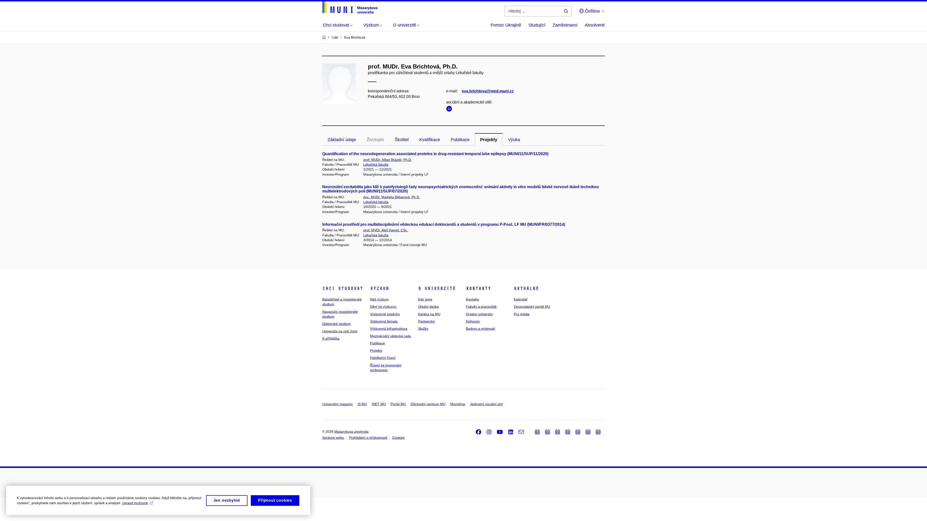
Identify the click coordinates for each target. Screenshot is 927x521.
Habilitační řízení (383, 358)
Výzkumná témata (384, 321)
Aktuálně (526, 288)
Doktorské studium (336, 324)
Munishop (457, 404)
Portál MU (398, 404)
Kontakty (472, 299)
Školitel (402, 139)
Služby (423, 328)
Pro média (521, 314)
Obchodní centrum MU (428, 404)
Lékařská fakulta (375, 164)
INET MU (379, 404)
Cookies (398, 437)
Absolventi (595, 25)
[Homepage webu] (349, 7)
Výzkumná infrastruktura (388, 328)
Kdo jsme (425, 299)
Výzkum (379, 288)
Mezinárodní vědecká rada (390, 336)
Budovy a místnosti (480, 328)
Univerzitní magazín (337, 404)
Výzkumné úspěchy (385, 314)
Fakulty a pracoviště (481, 306)
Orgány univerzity (479, 314)
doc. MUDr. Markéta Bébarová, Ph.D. (391, 197)
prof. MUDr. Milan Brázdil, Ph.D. (387, 160)
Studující (536, 25)
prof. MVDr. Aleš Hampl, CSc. (385, 230)
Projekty (488, 139)
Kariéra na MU (429, 314)
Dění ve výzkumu (383, 306)
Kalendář (520, 299)
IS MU (362, 404)
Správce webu (333, 437)
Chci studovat (342, 288)
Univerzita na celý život (339, 331)
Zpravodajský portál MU (532, 306)
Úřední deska (428, 306)
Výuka (514, 139)
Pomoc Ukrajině (506, 25)
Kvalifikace (429, 139)
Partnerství (426, 321)
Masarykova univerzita (351, 431)
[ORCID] (450, 110)
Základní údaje (342, 139)
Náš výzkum (379, 299)
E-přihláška (330, 338)
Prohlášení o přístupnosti (368, 437)
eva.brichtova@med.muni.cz (488, 91)
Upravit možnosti (135, 503)
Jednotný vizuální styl (486, 404)
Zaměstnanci (565, 25)
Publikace (460, 139)
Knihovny (473, 321)
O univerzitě (437, 288)
